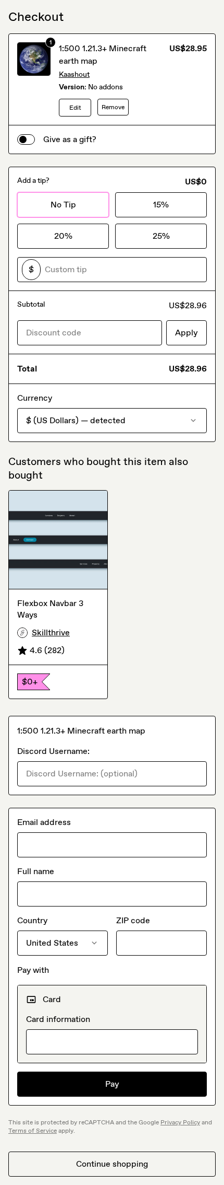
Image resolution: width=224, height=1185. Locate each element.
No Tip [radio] (63, 205)
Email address (44, 822)
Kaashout (74, 74)
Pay (112, 1084)
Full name (35, 871)
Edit (75, 107)
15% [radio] (161, 205)
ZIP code (133, 920)
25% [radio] (161, 236)
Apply (186, 333)
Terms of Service (32, 1130)
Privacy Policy (180, 1122)
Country (32, 920)
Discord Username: (53, 751)
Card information (58, 1019)
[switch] (26, 139)
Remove (113, 107)
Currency (34, 398)
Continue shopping (112, 1164)
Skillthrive (51, 632)
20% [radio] (63, 236)
